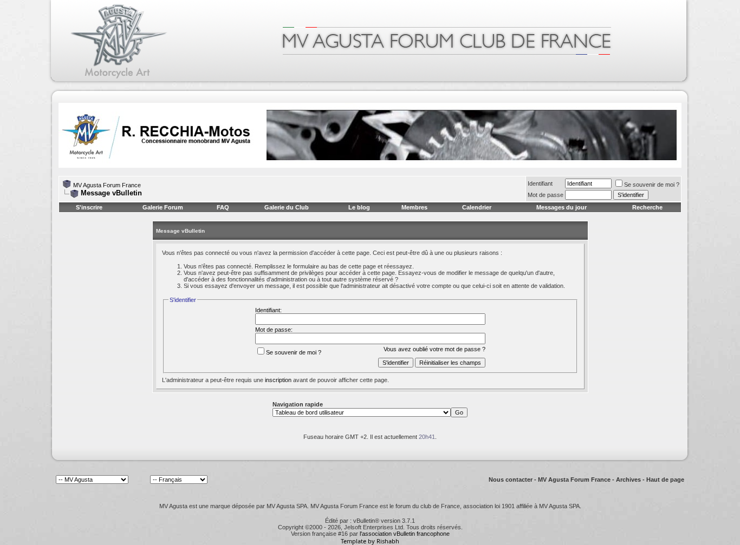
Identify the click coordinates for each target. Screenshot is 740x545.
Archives (628, 479)
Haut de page (665, 479)
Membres (414, 207)
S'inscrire (89, 207)
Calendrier (476, 207)
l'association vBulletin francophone (405, 533)
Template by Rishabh (370, 541)
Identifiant (540, 183)
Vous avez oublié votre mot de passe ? (434, 349)
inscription (278, 380)
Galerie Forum (162, 207)
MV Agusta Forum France (107, 185)
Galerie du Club (286, 207)
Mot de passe (545, 195)
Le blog (359, 207)
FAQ (223, 207)
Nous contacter (511, 479)
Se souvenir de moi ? (651, 184)
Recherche (647, 207)
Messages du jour (561, 207)
